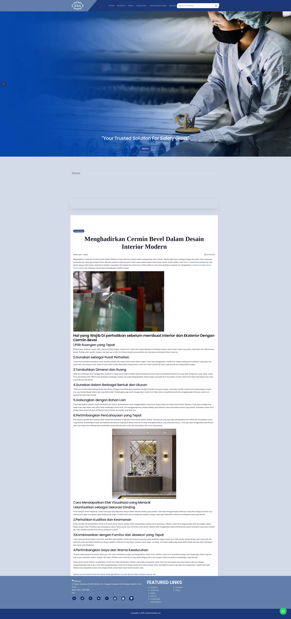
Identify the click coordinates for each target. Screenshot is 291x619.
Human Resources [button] (158, 5)
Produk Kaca (78, 231)
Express (179, 587)
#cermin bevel (98, 574)
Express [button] (172, 5)
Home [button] (111, 5)
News (153, 593)
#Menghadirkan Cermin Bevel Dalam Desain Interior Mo (131, 574)
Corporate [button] (141, 5)
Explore (145, 148)
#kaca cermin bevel (82, 574)
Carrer (154, 596)
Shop (178, 590)
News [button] (130, 5)
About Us (155, 590)
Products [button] (121, 5)
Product (154, 587)
